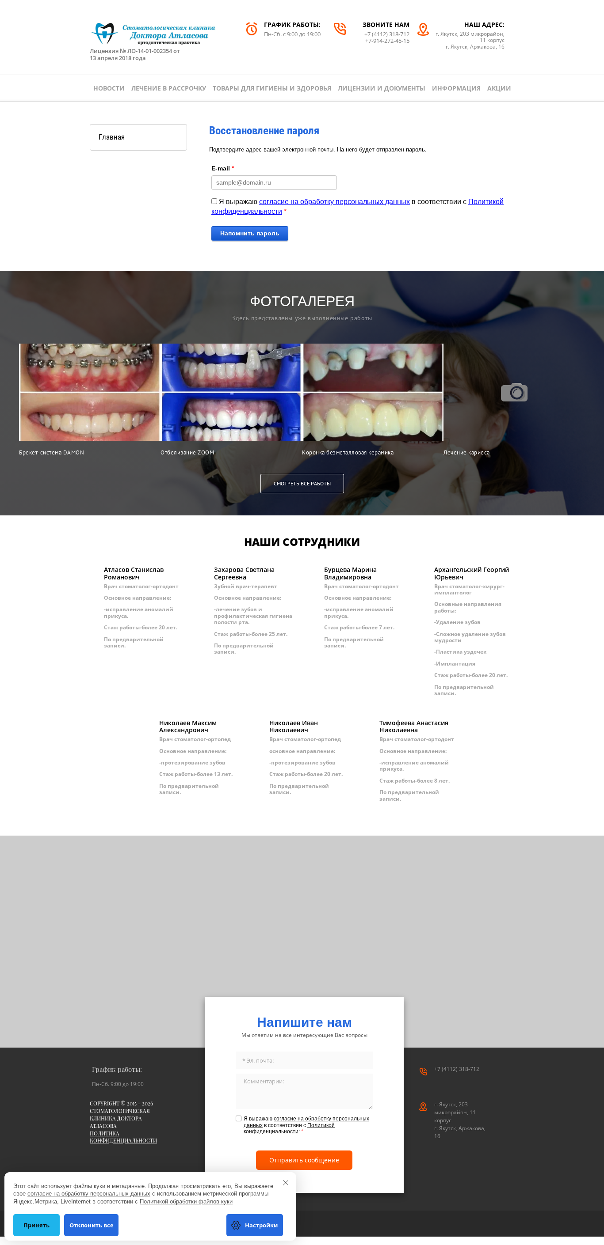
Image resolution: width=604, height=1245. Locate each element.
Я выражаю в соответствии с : (306, 1125)
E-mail (222, 168)
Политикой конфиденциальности (289, 1128)
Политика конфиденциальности (123, 1137)
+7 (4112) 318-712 (386, 34)
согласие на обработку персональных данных (334, 201)
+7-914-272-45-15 (387, 41)
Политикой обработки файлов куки (186, 1201)
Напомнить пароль (249, 233)
